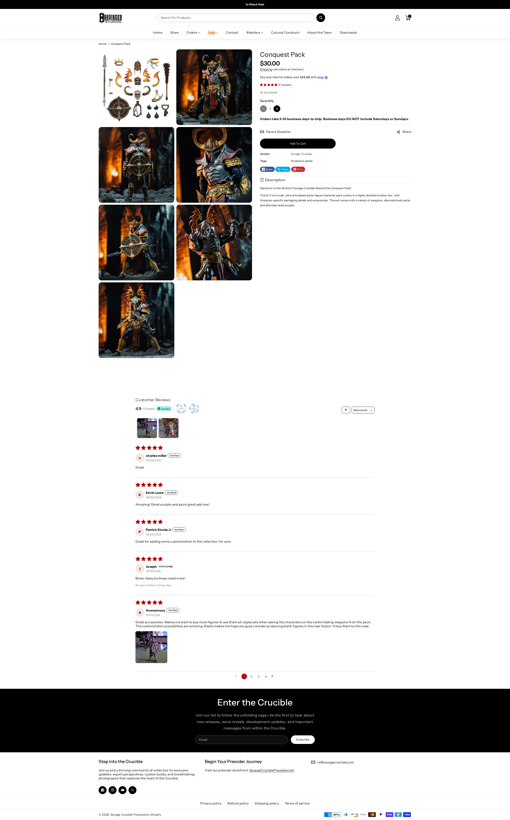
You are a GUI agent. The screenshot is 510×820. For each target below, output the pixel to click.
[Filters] (346, 410)
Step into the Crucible (121, 761)
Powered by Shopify (147, 814)
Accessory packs (302, 161)
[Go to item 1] (147, 428)
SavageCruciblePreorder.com (271, 770)
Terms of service (297, 803)
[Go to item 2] (168, 428)
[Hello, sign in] (397, 17)
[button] (408, 17)
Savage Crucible (122, 814)
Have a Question (278, 132)
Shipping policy (267, 803)
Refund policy (238, 803)
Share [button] (407, 132)
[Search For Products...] (320, 17)
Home (103, 44)
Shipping (266, 69)
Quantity (267, 101)
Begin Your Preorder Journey (233, 761)
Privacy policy (210, 803)
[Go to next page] (273, 676)
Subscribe (302, 739)
